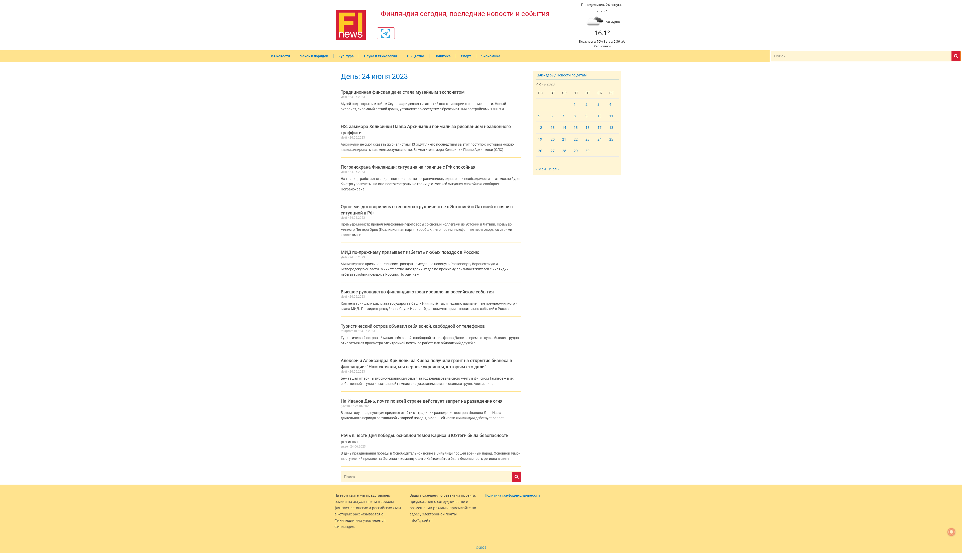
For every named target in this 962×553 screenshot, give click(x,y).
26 (540, 150)
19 (540, 139)
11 (611, 116)
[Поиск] (955, 56)
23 (587, 139)
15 (576, 127)
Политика (442, 56)
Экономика (490, 56)
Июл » (554, 169)
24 (599, 139)
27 (553, 150)
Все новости (280, 56)
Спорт (466, 56)
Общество (415, 56)
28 (564, 150)
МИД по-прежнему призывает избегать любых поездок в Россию (410, 252)
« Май (541, 169)
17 (599, 127)
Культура (346, 56)
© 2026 (481, 547)
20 (553, 139)
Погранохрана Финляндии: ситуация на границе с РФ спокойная (408, 167)
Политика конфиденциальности (512, 495)
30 (587, 150)
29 (576, 150)
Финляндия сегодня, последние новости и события (465, 14)
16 (587, 127)
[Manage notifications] (951, 532)
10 (599, 116)
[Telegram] (385, 33)
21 (564, 139)
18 (611, 127)
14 (564, 127)
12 (540, 127)
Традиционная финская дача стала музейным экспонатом (403, 92)
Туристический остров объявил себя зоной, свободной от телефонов (413, 326)
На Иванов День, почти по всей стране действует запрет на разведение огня (422, 401)
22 (576, 139)
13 (553, 127)
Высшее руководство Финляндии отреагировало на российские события (417, 291)
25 (611, 139)
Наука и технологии (380, 56)
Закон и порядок (314, 56)
